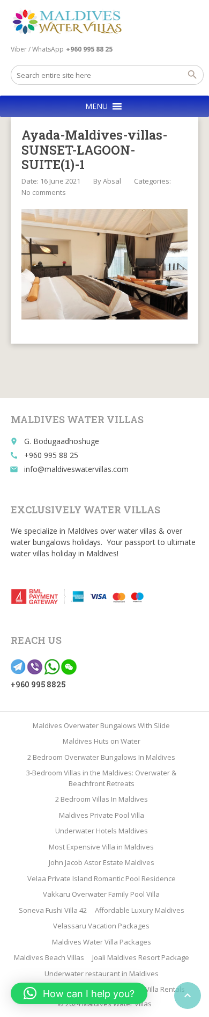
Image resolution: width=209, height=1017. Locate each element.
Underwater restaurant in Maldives (101, 973)
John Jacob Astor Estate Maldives (101, 862)
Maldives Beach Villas (49, 957)
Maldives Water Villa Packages (101, 942)
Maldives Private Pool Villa (101, 815)
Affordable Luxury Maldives (139, 910)
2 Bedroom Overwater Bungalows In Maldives (101, 757)
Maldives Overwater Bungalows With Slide (101, 725)
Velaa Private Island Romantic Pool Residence (101, 878)
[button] (96, 106)
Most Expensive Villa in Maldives (101, 847)
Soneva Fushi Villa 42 (53, 910)
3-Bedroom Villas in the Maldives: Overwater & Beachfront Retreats (101, 778)
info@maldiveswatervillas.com (76, 469)
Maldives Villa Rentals (149, 989)
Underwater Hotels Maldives (101, 831)
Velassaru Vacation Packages (101, 926)
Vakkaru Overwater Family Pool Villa (101, 894)
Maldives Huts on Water (101, 741)
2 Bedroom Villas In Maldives (101, 799)
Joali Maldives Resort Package (140, 957)
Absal (112, 181)
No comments (43, 192)
